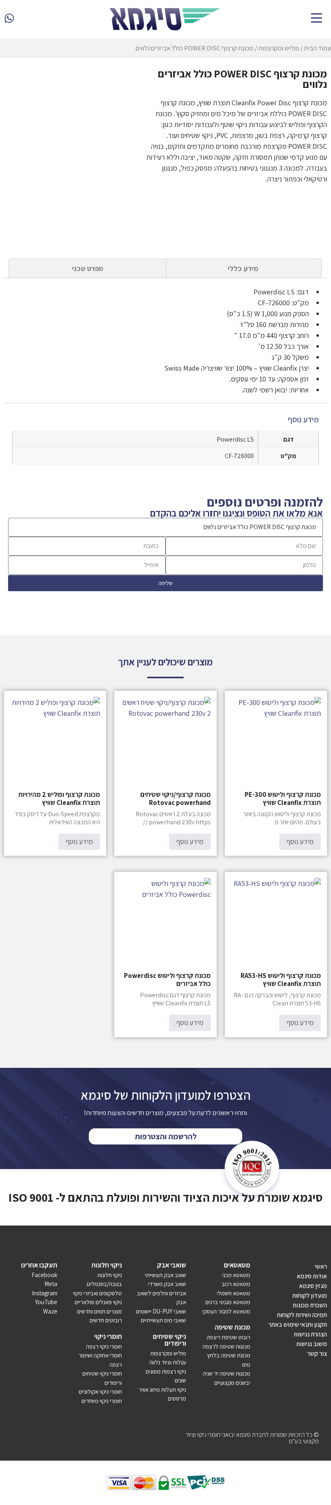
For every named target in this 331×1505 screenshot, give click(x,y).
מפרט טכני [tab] (87, 268)
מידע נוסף (300, 841)
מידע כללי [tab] (243, 268)
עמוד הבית (317, 48)
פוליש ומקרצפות (278, 48)
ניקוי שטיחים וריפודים (169, 1340)
